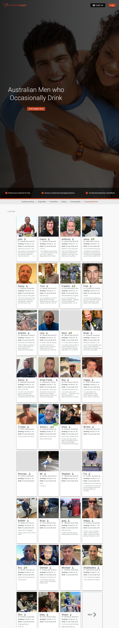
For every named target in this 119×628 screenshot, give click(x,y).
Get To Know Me (23, 389)
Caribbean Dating (27, 202)
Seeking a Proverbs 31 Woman (92, 342)
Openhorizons (44, 295)
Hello (41, 483)
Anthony (66, 239)
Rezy (64, 333)
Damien (44, 567)
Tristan (22, 427)
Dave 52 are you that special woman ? (27, 295)
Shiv (20, 614)
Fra (85, 473)
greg (64, 520)
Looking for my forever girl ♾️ (49, 577)
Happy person (22, 579)
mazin (43, 239)
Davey (21, 286)
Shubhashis (89, 567)
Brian (86, 333)
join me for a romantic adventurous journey (70, 436)
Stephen (66, 473)
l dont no (42, 249)
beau (42, 614)
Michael (66, 567)
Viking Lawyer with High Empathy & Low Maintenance (27, 436)
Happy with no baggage (25, 530)
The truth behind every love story (92, 249)
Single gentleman (23, 624)
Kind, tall (20, 626)
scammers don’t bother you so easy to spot (27, 342)
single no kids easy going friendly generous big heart (70, 533)
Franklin (66, 286)
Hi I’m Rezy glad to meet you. (70, 342)
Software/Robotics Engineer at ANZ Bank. (70, 295)
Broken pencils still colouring (92, 483)
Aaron (21, 380)
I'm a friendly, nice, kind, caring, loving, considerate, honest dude (48, 581)
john (20, 239)
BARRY (21, 520)
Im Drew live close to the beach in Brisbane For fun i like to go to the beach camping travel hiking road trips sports (70, 441)
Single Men (42, 202)
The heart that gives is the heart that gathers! (70, 389)
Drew (64, 427)
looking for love (66, 530)
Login (112, 5)
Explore (85, 295)
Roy (64, 380)
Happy (86, 380)
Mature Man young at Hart (48, 436)
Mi (41, 473)
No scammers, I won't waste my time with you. (49, 389)
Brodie (87, 427)
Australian (54, 202)
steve (86, 239)
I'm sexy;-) (43, 486)
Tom (42, 286)
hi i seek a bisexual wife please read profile (49, 342)
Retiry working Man (46, 439)
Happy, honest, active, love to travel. (27, 533)
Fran (85, 286)
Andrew (22, 333)
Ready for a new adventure (70, 249)
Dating (64, 202)
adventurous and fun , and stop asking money (27, 249)
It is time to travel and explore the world (70, 624)
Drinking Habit (75, 202)
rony (42, 333)
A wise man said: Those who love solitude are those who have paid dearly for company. (92, 488)
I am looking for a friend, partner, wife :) (92, 389)
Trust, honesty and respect (91, 577)
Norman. (22, 473)
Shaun (86, 520)
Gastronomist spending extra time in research (27, 577)
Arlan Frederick (47, 380)
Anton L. (44, 427)
